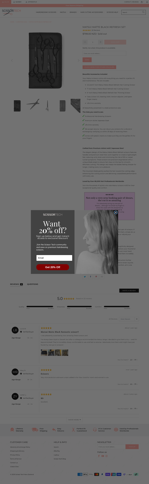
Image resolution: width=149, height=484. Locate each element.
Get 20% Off (52, 267)
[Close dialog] (115, 212)
